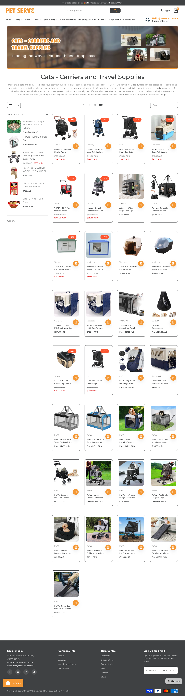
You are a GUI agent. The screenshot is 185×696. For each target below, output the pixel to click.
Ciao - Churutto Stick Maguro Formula (33, 185)
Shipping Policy (107, 660)
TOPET (57, 203)
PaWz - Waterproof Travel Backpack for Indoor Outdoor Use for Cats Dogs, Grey (63, 441)
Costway (90, 145)
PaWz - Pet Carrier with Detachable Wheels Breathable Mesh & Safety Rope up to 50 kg (160, 441)
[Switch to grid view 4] (101, 105)
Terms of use (63, 668)
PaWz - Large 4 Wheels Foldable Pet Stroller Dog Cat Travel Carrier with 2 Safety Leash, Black (63, 496)
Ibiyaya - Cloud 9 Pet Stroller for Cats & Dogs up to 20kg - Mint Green (95, 209)
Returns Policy (107, 664)
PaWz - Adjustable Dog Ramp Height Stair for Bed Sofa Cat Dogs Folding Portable (160, 552)
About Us (62, 660)
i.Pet (121, 145)
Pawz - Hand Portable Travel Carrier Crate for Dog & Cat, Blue (126, 441)
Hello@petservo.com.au (165, 18)
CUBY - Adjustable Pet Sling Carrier (127, 382)
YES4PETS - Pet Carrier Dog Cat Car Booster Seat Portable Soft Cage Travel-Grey (62, 382)
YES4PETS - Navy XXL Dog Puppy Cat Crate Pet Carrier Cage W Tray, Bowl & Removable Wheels (63, 326)
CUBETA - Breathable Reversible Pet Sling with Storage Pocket (161, 326)
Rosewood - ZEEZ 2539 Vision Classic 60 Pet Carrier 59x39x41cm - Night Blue (160, 382)
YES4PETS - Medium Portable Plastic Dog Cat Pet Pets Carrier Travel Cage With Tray (128, 268)
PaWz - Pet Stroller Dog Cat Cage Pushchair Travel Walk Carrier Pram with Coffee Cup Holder (160, 496)
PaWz (56, 435)
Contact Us (106, 656)
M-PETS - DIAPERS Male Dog (35, 138)
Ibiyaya (90, 203)
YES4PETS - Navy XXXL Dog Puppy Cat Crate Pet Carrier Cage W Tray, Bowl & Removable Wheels (96, 326)
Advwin (57, 145)
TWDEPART (124, 321)
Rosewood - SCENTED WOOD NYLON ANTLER (35, 169)
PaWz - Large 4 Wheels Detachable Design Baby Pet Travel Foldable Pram (95, 496)
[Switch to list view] (83, 105)
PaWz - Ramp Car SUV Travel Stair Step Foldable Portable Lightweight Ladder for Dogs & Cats (63, 607)
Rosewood (156, 376)
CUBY (121, 376)
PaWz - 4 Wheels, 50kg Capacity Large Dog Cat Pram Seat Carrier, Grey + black (128, 496)
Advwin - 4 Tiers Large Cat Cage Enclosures (126, 209)
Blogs (103, 677)
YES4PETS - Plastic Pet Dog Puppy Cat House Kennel (95, 268)
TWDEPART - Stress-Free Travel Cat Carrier (127, 326)
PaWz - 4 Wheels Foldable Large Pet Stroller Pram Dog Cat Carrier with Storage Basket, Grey (95, 552)
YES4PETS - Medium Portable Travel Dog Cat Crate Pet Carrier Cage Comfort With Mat (161, 268)
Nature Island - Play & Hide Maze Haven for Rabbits (33, 124)
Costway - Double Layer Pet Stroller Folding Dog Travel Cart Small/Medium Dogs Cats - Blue (95, 150)
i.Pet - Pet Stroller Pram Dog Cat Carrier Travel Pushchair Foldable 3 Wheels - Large (95, 382)
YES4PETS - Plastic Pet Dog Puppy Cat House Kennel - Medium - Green (62, 268)
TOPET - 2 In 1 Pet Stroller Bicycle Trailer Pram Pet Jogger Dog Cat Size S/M (63, 209)
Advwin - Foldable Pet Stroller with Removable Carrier (160, 209)
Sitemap (104, 673)
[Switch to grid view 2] (88, 105)
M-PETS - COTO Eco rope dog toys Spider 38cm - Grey (33, 155)
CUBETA (155, 321)
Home (61, 656)
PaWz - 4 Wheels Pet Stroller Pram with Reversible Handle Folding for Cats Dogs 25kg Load (127, 552)
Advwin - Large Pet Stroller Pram (62, 150)
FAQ (103, 668)
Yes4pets (156, 145)
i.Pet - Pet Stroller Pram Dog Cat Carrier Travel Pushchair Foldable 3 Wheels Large (127, 150)
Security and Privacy (67, 664)
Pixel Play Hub (62, 691)
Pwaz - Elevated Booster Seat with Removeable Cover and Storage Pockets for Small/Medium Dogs (63, 552)
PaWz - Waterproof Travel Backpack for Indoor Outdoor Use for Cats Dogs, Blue (95, 441)
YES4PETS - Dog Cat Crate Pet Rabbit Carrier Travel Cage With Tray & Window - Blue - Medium (161, 150)
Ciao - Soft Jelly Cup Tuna (33, 200)
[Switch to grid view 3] (94, 105)
